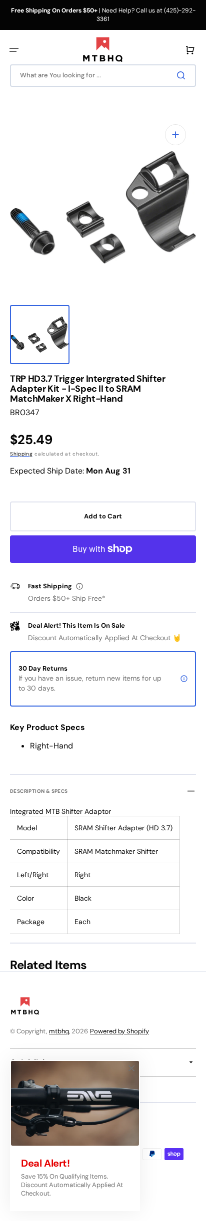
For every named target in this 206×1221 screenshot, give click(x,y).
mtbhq (59, 1031)
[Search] (183, 75)
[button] (14, 50)
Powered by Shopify (119, 1031)
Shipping (21, 454)
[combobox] (103, 75)
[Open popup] (79, 586)
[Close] (131, 1068)
